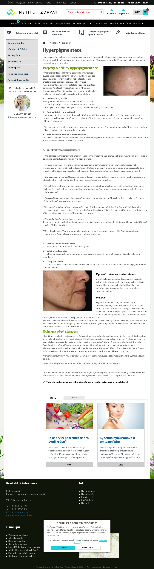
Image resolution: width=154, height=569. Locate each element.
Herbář (49, 2)
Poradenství (87, 497)
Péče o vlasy (14, 61)
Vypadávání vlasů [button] (43, 23)
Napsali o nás (87, 494)
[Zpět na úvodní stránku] (32, 12)
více (69, 464)
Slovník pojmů (35, 2)
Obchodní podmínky (17, 544)
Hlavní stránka (88, 491)
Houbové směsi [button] (134, 23)
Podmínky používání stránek (21, 553)
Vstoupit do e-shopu (18, 535)
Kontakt (73, 2)
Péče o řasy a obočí (18, 73)
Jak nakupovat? (15, 538)
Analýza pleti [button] (62, 23)
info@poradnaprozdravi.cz (22, 117)
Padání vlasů (87, 500)
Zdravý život (14, 55)
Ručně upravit (88, 547)
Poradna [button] (26, 23)
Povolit (63, 547)
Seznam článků (16, 43)
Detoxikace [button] (100, 23)
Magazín (20, 2)
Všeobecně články (17, 49)
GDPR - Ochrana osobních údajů (23, 550)
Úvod (10, 2)
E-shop (14, 23)
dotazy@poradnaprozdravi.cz (20, 515)
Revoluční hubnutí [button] (81, 23)
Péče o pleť (14, 67)
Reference (61, 2)
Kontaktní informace (21, 483)
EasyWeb (59, 567)
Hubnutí (85, 503)
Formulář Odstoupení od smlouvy (24, 547)
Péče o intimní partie (18, 80)
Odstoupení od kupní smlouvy (22, 556)
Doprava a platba (16, 541)
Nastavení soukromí (110, 567)
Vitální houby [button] (116, 23)
